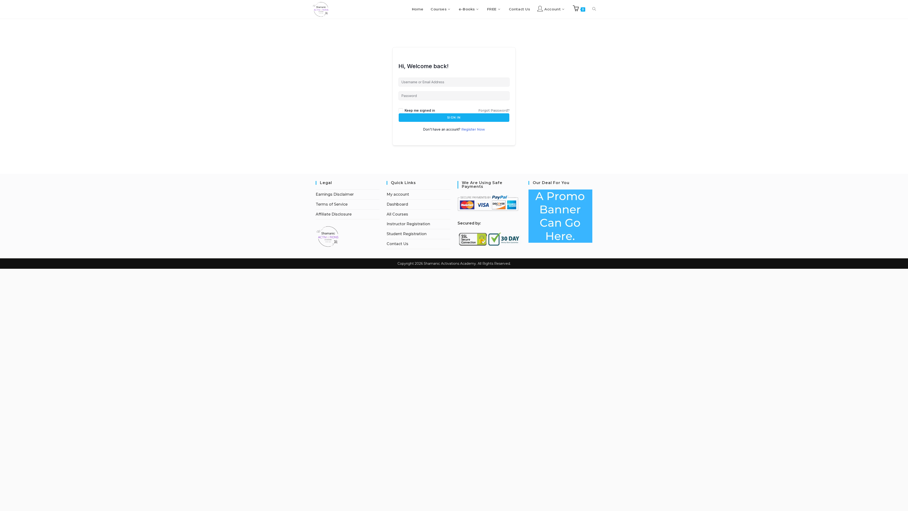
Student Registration (407, 234)
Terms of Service (332, 204)
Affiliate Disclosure (334, 214)
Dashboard (397, 204)
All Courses (397, 214)
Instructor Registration (408, 224)
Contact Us (397, 244)
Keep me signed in (420, 110)
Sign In (454, 117)
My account (398, 194)
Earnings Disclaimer (335, 194)
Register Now (473, 129)
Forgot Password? (494, 110)
